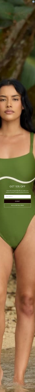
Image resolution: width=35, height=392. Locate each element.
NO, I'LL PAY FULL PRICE (17, 205)
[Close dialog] (33, 2)
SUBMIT (17, 201)
